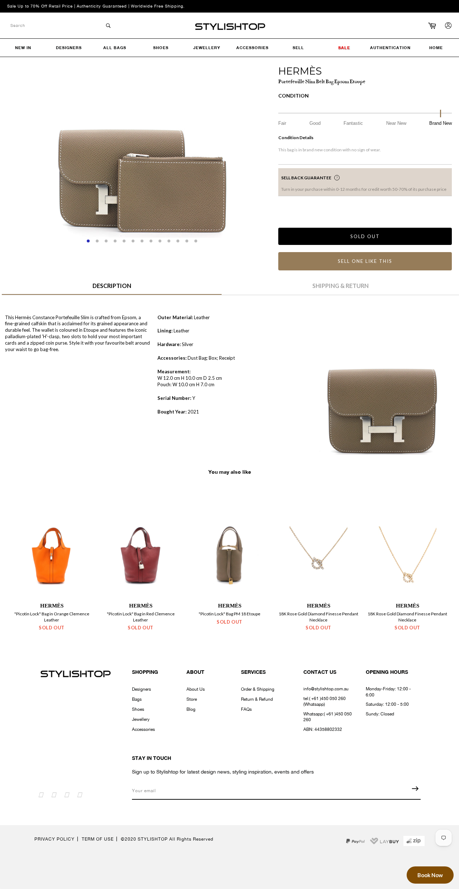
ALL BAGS (114, 47)
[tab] (112, 288)
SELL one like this (365, 261)
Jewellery (141, 719)
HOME (436, 47)
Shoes (138, 709)
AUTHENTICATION (390, 47)
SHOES (161, 47)
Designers (141, 689)
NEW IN (23, 47)
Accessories (143, 729)
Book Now (430, 875)
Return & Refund (257, 699)
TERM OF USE (98, 839)
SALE (344, 47)
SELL (298, 47)
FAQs (246, 709)
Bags (137, 699)
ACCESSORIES (252, 47)
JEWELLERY (206, 47)
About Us (195, 689)
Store (191, 699)
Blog (190, 709)
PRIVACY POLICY (54, 839)
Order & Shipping (257, 689)
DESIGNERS (69, 47)
